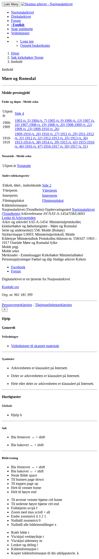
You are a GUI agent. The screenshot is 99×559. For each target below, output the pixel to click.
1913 (79, 138)
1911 (68, 134)
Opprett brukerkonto (35, 45)
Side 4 (19, 113)
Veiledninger (20, 33)
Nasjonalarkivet (22, 12)
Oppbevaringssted (58, 209)
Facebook (18, 267)
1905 (56, 121)
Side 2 (46, 185)
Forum (16, 21)
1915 (69, 142)
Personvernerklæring (17, 305)
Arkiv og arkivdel (15, 222)
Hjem (15, 53)
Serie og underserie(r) (17, 230)
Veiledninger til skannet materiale (35, 346)
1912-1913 (56, 138)
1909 (23, 129)
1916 (33, 146)
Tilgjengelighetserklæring (53, 305)
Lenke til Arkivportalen (19, 218)
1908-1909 (79, 125)
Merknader (10, 255)
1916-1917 (56, 146)
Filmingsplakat (53, 200)
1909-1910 (46, 129)
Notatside (24, 166)
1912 (33, 138)
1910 (50, 134)
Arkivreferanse (31, 214)
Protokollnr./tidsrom (53, 238)
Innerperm (49, 195)
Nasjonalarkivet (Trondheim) (23, 209)
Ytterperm (49, 190)
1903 (22, 121)
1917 (79, 146)
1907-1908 (33, 125)
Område (16, 243)
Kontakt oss (10, 287)
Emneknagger (31, 255)
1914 (50, 142)
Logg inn (27, 41)
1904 (39, 121)
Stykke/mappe (12, 234)
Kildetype (9, 238)
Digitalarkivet (21, 16)
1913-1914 (28, 142)
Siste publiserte (22, 29)
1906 (73, 121)
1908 (56, 125)
